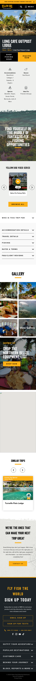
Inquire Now (27, 57)
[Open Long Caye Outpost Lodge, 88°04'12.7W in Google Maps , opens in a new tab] (18, 422)
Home (4, 50)
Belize (10, 50)
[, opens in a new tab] (13, 634)
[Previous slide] (4, 187)
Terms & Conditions (11, 676)
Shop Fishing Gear (9, 56)
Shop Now (11, 364)
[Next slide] (32, 187)
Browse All (18, 204)
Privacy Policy (11, 678)
